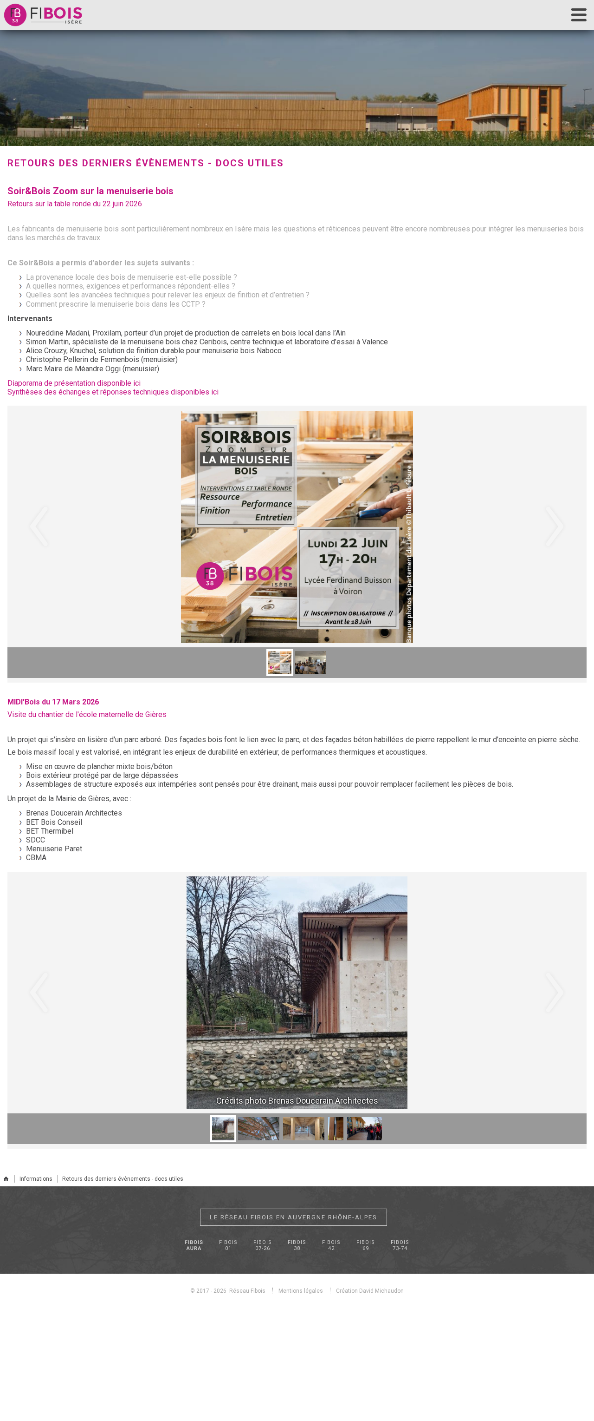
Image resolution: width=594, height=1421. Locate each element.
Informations (35, 1179)
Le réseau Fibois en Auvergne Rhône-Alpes (293, 1217)
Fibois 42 (331, 1245)
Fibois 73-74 (400, 1245)
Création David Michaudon (370, 1291)
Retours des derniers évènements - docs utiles (122, 1179)
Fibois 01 (228, 1245)
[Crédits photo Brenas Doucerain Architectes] (300, 992)
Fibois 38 (297, 1245)
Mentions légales (300, 1291)
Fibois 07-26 (262, 1245)
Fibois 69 (365, 1245)
